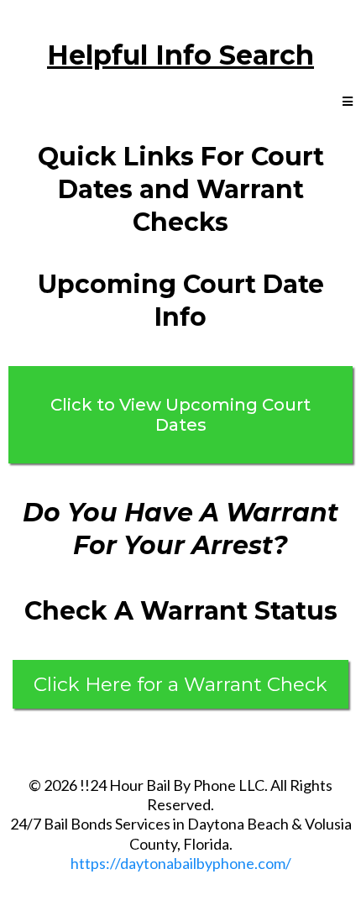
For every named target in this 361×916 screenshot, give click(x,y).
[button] (348, 102)
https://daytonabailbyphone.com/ (181, 863)
